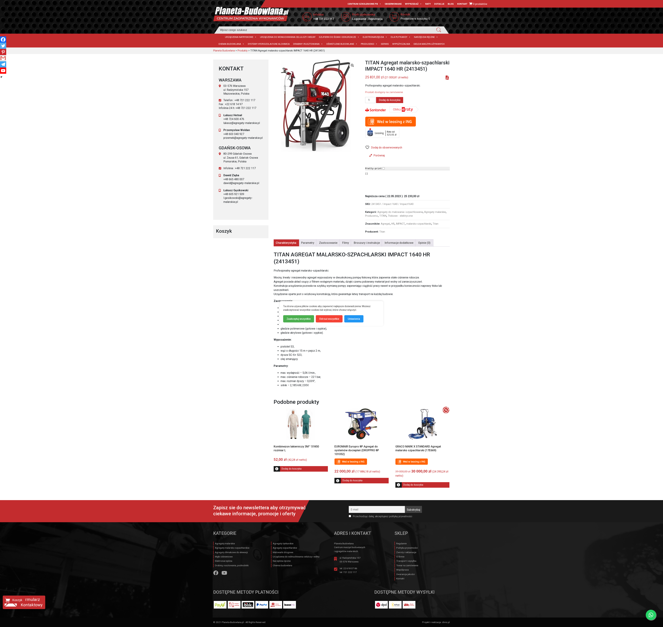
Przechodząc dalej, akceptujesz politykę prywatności (382, 516)
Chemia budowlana (229, 44)
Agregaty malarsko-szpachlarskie (232, 547)
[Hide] (1, 77)
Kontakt (462, 4)
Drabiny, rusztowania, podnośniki (232, 565)
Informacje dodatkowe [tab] (399, 242)
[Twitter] (3, 46)
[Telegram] (3, 64)
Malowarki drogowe (283, 552)
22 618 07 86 (350, 568)
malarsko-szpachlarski (418, 223)
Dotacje (439, 4)
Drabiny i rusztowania (306, 44)
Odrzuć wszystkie (329, 318)
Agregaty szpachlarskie (285, 547)
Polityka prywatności (407, 547)
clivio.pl (446, 622)
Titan (435, 223)
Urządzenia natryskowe (239, 37)
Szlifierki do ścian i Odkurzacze (337, 37)
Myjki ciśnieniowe (224, 556)
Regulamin (401, 543)
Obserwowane (393, 4)
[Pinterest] (3, 52)
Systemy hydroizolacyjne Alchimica (269, 44)
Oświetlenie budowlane (340, 44)
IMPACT (400, 223)
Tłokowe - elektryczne (400, 215)
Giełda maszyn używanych (429, 44)
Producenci (367, 44)
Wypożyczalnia (401, 44)
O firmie (400, 556)
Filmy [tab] (345, 242)
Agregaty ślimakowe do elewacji (231, 552)
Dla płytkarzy (399, 37)
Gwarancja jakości (405, 574)
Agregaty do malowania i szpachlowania (400, 212)
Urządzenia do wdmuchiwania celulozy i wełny (287, 37)
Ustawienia (354, 318)
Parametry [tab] (307, 242)
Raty (428, 4)
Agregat (385, 223)
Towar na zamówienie (407, 565)
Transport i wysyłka (406, 561)
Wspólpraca (402, 569)
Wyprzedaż (412, 4)
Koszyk (17, 600)
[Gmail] (3, 58)
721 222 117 (350, 572)
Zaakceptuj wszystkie (299, 318)
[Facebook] (3, 39)
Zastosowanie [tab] (328, 242)
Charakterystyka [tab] (286, 242)
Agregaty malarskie (435, 212)
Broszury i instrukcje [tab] (367, 242)
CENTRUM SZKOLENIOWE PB (363, 4)
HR (393, 223)
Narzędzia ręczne (424, 37)
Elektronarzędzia (373, 37)
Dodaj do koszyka (389, 100)
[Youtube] (3, 70)
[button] (352, 65)
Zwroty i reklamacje (406, 552)
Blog (451, 4)
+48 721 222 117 (323, 19)
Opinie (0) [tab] (424, 242)
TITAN (382, 215)
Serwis (385, 44)
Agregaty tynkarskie (283, 543)
